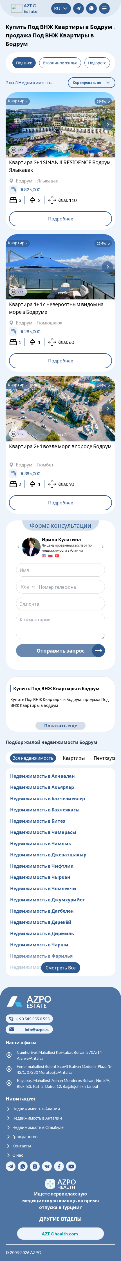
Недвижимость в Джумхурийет (47, 899)
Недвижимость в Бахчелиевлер (47, 798)
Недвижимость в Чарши (39, 944)
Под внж (24, 62)
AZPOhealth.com (61, 1233)
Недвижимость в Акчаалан (42, 776)
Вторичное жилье (60, 62)
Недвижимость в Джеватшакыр (48, 854)
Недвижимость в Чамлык (40, 843)
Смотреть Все (61, 967)
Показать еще (60, 725)
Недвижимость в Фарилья (41, 955)
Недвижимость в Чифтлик (41, 866)
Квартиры (74, 758)
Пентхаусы (105, 758)
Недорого (97, 62)
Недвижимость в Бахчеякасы (45, 809)
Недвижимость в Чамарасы (43, 832)
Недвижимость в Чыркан (40, 877)
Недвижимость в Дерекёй (40, 922)
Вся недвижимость (33, 758)
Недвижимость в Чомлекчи (43, 888)
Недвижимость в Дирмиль (42, 933)
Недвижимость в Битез (37, 821)
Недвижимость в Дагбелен (42, 910)
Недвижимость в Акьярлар (42, 787)
